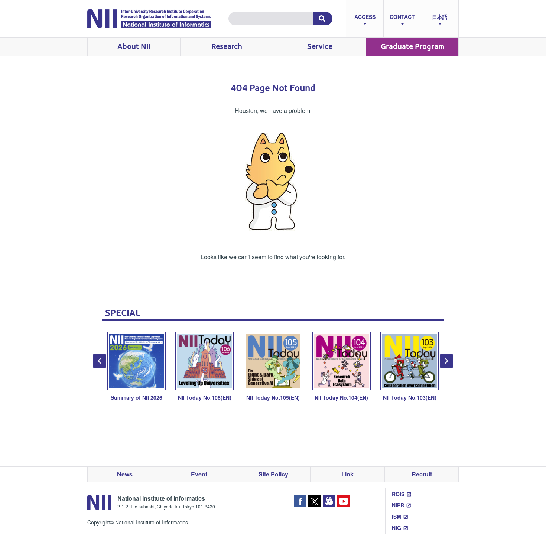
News (125, 474)
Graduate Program (412, 46)
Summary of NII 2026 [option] (136, 397)
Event (199, 474)
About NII (134, 46)
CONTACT (402, 16)
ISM (396, 516)
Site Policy (273, 474)
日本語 (440, 16)
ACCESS (365, 16)
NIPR (398, 505)
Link (347, 474)
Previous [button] (99, 361)
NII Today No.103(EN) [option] (409, 397)
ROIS (398, 494)
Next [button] (446, 361)
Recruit (422, 474)
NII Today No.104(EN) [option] (341, 397)
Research (226, 46)
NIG (396, 527)
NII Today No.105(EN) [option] (273, 397)
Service (319, 46)
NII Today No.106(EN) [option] (204, 397)
